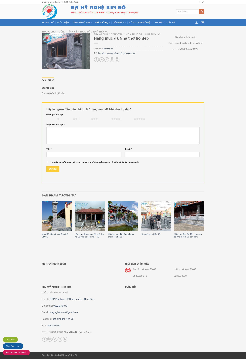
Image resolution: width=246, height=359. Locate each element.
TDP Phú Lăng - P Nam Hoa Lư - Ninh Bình (72, 299)
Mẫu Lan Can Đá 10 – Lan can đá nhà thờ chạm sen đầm (188, 235)
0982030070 (54, 325)
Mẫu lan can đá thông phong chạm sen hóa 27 (121, 235)
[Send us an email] (60, 339)
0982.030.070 (60, 306)
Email (128, 149)
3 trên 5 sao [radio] (85, 119)
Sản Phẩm (118, 22)
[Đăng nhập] (196, 22)
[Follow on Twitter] (203, 2)
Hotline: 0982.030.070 (16, 352)
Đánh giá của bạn (54, 114)
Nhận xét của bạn (55, 124)
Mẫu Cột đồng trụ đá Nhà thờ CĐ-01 (55, 235)
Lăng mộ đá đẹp (81, 22)
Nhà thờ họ (101, 22)
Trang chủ (48, 22)
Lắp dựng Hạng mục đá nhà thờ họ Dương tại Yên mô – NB (89, 235)
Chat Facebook (13, 346)
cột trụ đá (118, 53)
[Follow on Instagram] (49, 339)
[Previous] (42, 222)
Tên (48, 149)
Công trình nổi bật (140, 22)
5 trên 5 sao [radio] (128, 119)
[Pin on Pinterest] (112, 59)
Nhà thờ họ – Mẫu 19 (150, 234)
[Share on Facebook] (96, 59)
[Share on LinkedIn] (117, 59)
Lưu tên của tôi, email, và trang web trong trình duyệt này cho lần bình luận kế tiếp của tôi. (95, 162)
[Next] (204, 222)
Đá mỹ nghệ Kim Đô (63, 319)
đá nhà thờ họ (129, 53)
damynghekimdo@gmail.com (63, 312)
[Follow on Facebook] (200, 2)
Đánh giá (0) (48, 80)
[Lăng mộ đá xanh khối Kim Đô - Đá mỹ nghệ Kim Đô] (53, 11)
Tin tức (159, 22)
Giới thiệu (63, 22)
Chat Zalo (10, 339)
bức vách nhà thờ (105, 53)
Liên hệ (171, 22)
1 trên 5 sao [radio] (51, 119)
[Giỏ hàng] (202, 22)
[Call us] (65, 339)
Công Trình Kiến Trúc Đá (74, 31)
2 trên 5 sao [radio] (67, 119)
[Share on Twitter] (101, 59)
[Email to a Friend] (106, 59)
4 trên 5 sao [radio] (105, 119)
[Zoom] (45, 65)
